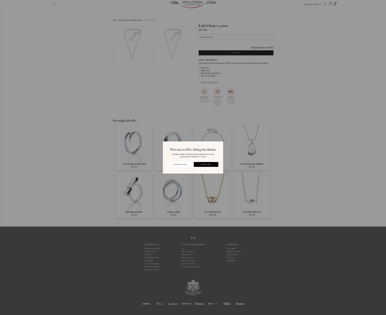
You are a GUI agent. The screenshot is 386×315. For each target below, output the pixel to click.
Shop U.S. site (206, 164)
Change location (180, 164)
